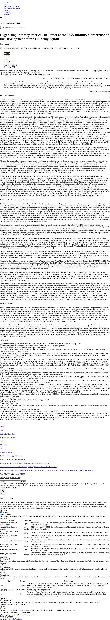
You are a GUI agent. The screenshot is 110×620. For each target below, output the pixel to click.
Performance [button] (4, 565)
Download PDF (9, 67)
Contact (7, 14)
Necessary (6, 512)
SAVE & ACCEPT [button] (6, 617)
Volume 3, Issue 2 (6, 452)
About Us (7, 12)
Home (6, 3)
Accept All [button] (15, 487)
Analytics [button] (3, 573)
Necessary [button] (3, 510)
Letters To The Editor (11, 6)
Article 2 (7, 54)
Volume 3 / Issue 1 (10, 65)
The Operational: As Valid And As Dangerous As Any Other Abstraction (24, 463)
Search (23, 481)
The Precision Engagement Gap (11, 456)
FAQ (6, 10)
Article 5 (7, 59)
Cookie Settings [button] (5, 487)
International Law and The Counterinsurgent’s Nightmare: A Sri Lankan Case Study (28, 467)
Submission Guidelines (12, 8)
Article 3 (7, 56)
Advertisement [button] (5, 598)
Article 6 (7, 61)
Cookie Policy (16, 478)
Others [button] (2, 606)
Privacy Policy (5, 478)
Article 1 (7, 52)
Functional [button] (3, 557)
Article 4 (7, 58)
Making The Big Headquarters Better (12, 459)
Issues (6, 4)
